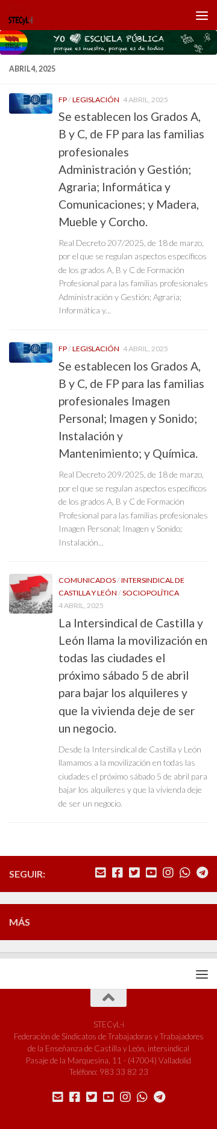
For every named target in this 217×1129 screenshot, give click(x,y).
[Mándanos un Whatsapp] (185, 873)
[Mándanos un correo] (101, 873)
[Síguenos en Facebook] (118, 873)
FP (62, 99)
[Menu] (202, 15)
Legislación (95, 99)
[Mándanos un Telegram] (202, 873)
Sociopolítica (150, 592)
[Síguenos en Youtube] (151, 873)
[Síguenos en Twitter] (134, 873)
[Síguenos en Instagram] (168, 873)
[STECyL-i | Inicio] (25, 15)
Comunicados (87, 580)
